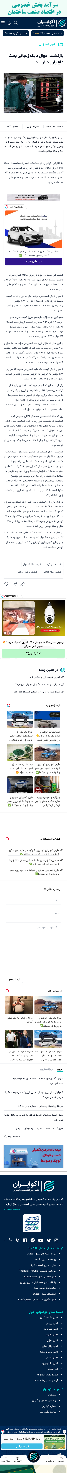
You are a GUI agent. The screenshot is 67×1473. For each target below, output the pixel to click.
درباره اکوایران (49, 1406)
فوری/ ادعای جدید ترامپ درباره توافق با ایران (39, 1128)
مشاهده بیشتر (13, 1136)
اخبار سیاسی (51, 1357)
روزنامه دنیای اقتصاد (45, 1259)
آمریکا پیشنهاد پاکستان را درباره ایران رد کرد (40, 1106)
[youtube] (40, 1241)
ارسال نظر (14, 979)
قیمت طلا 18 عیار (32, 564)
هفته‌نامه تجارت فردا (45, 1288)
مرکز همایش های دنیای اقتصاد (40, 1276)
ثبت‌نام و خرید (34, 261)
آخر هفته (53, 1369)
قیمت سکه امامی (52, 572)
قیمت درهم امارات (27, 572)
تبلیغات (52, 1395)
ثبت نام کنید (22, 1446)
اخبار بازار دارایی (49, 1346)
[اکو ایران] (52, 23)
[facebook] (25, 1241)
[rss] (10, 1241)
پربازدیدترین (46, 1069)
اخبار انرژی (52, 1340)
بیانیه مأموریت (48, 1412)
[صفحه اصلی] (33, 1456)
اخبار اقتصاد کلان (49, 1317)
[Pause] (5, 633)
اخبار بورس (52, 1323)
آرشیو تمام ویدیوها (47, 1375)
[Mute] (10, 633)
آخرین (60, 1069)
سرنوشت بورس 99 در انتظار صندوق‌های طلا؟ (36, 692)
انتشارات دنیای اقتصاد (44, 1294)
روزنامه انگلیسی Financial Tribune (37, 1271)
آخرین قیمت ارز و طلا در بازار (45, 677)
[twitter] (49, 1241)
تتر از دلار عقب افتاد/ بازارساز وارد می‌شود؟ (37, 684)
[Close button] (64, 1432)
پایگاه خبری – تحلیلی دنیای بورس (38, 1282)
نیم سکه (18, 33)
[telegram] (33, 1241)
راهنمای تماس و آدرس (44, 1400)
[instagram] (56, 1241)
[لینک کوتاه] (22, 584)
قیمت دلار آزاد (54, 564)
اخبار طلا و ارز (47, 44)
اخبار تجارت (52, 1334)
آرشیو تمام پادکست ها (46, 1380)
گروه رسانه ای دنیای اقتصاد (41, 1254)
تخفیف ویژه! (33, 653)
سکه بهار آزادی (55, 33)
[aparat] (17, 1241)
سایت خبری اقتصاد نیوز (43, 1265)
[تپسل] (6, 207)
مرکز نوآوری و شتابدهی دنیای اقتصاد (37, 1299)
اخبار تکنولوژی (50, 1363)
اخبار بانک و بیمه (49, 1352)
